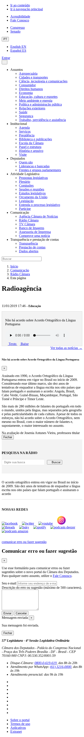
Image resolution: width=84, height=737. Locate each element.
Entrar (6, 58)
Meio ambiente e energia (35, 100)
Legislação (26, 201)
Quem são (26, 162)
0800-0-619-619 (45, 663)
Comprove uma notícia (34, 236)
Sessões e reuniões (31, 189)
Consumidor (27, 85)
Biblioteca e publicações (35, 139)
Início (14, 266)
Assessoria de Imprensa (35, 232)
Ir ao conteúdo (20, 5)
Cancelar (21, 613)
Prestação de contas (32, 247)
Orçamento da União (33, 197)
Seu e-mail (9, 583)
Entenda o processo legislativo (39, 205)
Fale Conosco (19, 20)
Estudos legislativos (32, 193)
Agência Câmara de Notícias (38, 216)
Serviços (25, 131)
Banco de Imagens (31, 228)
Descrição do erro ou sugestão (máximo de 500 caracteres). (42, 587)
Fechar (7, 437)
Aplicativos (18, 727)
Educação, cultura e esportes (38, 96)
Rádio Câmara (29, 220)
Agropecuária (28, 73)
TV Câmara (27, 224)
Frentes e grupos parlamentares (40, 170)
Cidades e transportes (33, 77)
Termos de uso (20, 724)
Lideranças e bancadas (34, 166)
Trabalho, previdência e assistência (42, 120)
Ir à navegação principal (26, 9)
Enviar (7, 613)
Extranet (16, 731)
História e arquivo (31, 151)
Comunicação (19, 270)
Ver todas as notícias (66, 348)
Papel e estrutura (30, 147)
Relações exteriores (32, 108)
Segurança (26, 116)
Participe (25, 208)
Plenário (24, 181)
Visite (23, 154)
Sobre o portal (20, 720)
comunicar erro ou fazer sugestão (24, 542)
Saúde (23, 112)
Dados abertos (28, 251)
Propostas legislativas (33, 178)
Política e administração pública (40, 104)
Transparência (28, 243)
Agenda (24, 127)
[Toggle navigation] (4, 62)
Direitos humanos (31, 89)
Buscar (56, 462)
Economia (26, 93)
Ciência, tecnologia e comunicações (43, 81)
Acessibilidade (20, 16)
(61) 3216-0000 (60, 667)
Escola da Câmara (31, 143)
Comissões (26, 185)
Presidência (26, 135)
